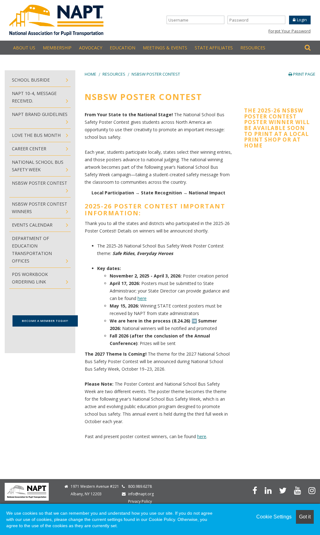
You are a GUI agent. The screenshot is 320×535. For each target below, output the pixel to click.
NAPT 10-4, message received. (34, 97)
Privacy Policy (140, 501)
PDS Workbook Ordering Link (30, 278)
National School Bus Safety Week (37, 165)
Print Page (303, 74)
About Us (24, 48)
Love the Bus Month (36, 135)
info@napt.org (141, 494)
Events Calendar (32, 225)
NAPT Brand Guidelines (40, 114)
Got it (305, 516)
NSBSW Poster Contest (156, 74)
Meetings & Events (165, 48)
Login (302, 19)
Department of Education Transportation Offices (32, 249)
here (142, 298)
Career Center (29, 149)
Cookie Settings (274, 516)
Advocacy (90, 48)
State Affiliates (214, 48)
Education (122, 48)
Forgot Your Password (289, 31)
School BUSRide (31, 80)
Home (90, 74)
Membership (57, 48)
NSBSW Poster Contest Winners (39, 207)
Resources (252, 48)
